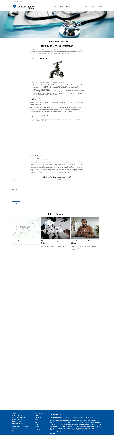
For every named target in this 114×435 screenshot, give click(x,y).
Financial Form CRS (58, 414)
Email (59, 179)
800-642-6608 (21, 417)
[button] (54, 7)
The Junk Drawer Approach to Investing (25, 241)
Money (36, 424)
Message (14, 189)
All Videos (37, 429)
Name (13, 179)
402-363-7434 (19, 419)
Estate (36, 419)
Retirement (38, 415)
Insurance (37, 421)
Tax (36, 422)
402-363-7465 (19, 415)
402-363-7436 (18, 1)
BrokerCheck (89, 417)
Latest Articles (38, 428)
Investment (38, 417)
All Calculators (39, 431)
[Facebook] (100, 1)
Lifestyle (37, 426)
